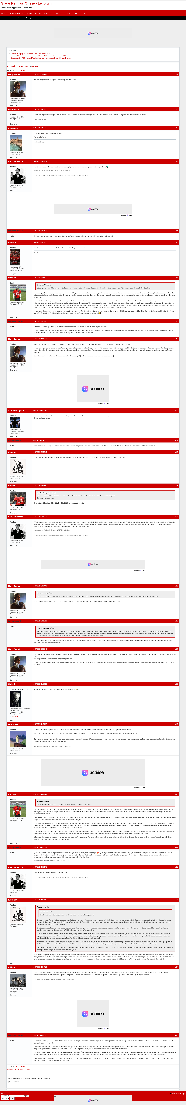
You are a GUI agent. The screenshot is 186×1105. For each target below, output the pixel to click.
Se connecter (58, 13)
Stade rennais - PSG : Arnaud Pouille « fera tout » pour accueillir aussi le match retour (41, 58)
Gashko (11, 485)
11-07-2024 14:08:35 (40, 242)
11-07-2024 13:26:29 (40, 128)
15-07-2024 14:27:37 (40, 794)
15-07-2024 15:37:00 (40, 899)
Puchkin (12, 278)
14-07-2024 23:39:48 (40, 649)
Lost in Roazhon (15, 161)
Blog (84, 13)
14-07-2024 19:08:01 (40, 410)
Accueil (3, 13)
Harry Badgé (14, 74)
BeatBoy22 (13, 724)
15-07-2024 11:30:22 (40, 724)
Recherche (38, 13)
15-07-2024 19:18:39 (40, 1035)
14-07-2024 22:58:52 (40, 485)
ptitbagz (12, 967)
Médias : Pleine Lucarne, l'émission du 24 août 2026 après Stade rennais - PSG (39, 56)
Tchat (68, 13)
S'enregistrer (47, 13)
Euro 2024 (23, 66)
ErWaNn (12, 242)
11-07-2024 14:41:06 (40, 321)
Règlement (29, 13)
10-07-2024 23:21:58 (40, 74)
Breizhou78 (13, 109)
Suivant (22, 70)
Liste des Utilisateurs (16, 13)
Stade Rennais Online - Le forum (26, 3)
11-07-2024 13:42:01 (40, 161)
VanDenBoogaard (16, 410)
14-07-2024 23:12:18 (40, 621)
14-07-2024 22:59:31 (40, 517)
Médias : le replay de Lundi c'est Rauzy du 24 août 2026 (30, 54)
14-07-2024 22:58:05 (40, 452)
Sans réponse (30, 18)
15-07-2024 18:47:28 (40, 967)
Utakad (11, 684)
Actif (23, 18)
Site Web (15, 716)
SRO (76, 13)
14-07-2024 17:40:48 (40, 339)
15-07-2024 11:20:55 (40, 684)
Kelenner (12, 452)
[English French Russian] (5, 1098)
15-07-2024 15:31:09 (40, 867)
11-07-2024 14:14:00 (40, 277)
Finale (34, 66)
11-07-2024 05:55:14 (40, 109)
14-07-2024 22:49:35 (40, 440)
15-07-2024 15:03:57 (40, 847)
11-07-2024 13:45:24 (40, 231)
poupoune (13, 128)
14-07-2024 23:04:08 (40, 586)
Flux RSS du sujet (178, 1094)
